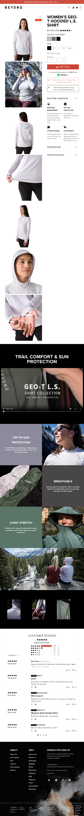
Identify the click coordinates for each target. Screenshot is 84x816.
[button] (76, 7)
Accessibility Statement (33, 787)
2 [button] (40, 735)
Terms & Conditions (22, 808)
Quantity (50, 57)
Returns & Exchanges (32, 759)
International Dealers (15, 768)
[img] (12, 661)
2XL (70, 48)
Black (58, 39)
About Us (13, 754)
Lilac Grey (49, 39)
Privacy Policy (41, 808)
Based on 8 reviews (42, 642)
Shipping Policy (32, 765)
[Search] (68, 7)
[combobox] (59, 7)
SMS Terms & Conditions (32, 809)
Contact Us (33, 754)
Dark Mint (54, 39)
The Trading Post (14, 759)
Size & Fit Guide (55, 53)
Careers (13, 764)
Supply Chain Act (60, 809)
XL (64, 48)
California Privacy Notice (69, 809)
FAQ (30, 776)
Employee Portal (32, 781)
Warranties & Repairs (32, 771)
